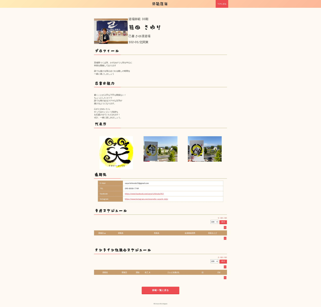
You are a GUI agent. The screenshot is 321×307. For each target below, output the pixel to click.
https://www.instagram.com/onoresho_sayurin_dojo (146, 199)
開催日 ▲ (102, 233)
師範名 (120, 233)
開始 (137, 272)
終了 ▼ (147, 272)
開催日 (124, 272)
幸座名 (156, 233)
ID (203, 272)
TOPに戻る (221, 4)
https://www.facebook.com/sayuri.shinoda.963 (144, 194)
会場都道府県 (190, 233)
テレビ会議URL (173, 272)
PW (218, 272)
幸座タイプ (212, 233)
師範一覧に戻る (160, 290)
